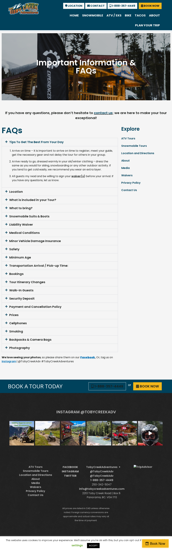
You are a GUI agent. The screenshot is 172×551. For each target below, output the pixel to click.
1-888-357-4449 (123, 6)
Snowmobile (92, 15)
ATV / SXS (113, 15)
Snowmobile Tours (134, 146)
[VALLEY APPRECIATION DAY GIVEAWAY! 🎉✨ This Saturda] (21, 433)
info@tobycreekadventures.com (101, 489)
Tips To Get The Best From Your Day (36, 142)
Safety (14, 249)
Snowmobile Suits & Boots (29, 216)
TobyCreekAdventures (101, 467)
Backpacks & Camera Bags (30, 339)
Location (16, 192)
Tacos (140, 15)
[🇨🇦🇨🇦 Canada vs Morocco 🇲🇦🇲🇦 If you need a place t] (73, 433)
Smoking (16, 331)
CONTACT (97, 6)
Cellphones (18, 323)
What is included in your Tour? (32, 200)
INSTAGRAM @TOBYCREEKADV (86, 412)
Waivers (127, 175)
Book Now (157, 543)
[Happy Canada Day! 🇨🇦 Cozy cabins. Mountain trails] (124, 433)
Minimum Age (20, 257)
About (154, 15)
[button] (60, 142)
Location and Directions (137, 153)
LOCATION (74, 6)
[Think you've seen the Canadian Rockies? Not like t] (150, 433)
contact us (103, 113)
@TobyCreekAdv (102, 471)
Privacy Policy (131, 183)
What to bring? (20, 208)
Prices (13, 315)
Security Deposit (22, 298)
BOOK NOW (151, 6)
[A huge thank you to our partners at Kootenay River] (99, 433)
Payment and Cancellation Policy (35, 307)
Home (74, 15)
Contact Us (129, 190)
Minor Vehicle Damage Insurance (35, 241)
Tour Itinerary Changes (27, 282)
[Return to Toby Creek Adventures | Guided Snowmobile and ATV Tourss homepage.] (23, 8)
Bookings (16, 274)
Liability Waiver (21, 224)
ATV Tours (128, 138)
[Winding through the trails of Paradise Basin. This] (47, 433)
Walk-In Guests (21, 290)
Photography (19, 348)
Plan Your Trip (147, 25)
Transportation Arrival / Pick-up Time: (38, 266)
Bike (128, 15)
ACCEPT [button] (93, 545)
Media (125, 168)
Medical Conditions (24, 233)
